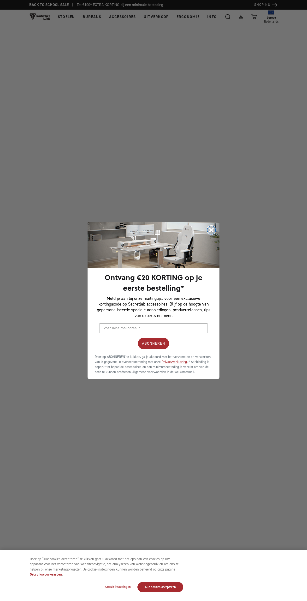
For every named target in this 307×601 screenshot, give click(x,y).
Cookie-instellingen (117, 587)
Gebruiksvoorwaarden (46, 574)
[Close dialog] (211, 230)
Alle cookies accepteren (160, 587)
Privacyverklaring (174, 362)
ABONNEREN (153, 343)
